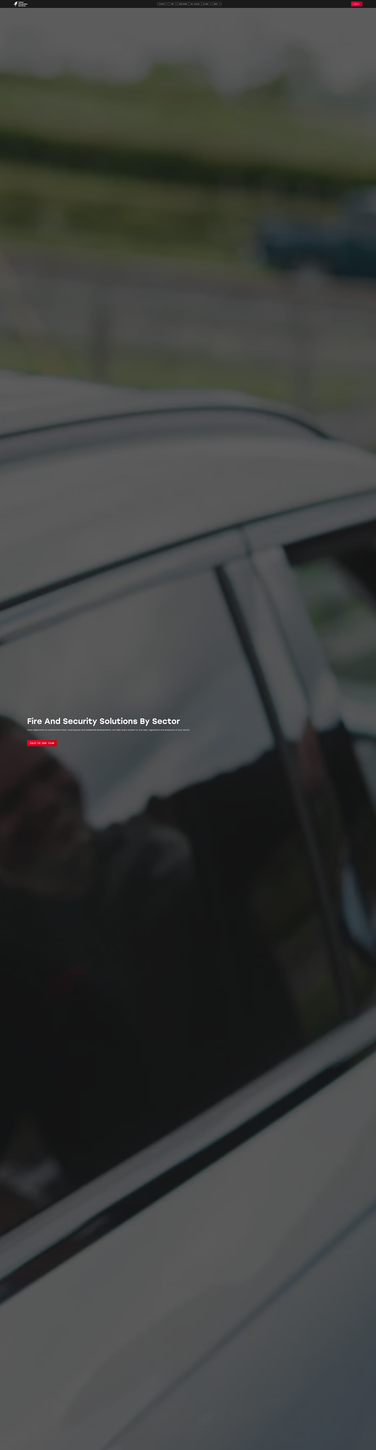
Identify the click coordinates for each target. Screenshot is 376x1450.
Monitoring (183, 4)
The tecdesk (195, 4)
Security (162, 4)
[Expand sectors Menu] (210, 4)
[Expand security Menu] (167, 4)
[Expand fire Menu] (175, 4)
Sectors (206, 4)
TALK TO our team (42, 743)
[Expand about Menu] (219, 4)
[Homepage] (20, 3)
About (216, 4)
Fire (172, 4)
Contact (357, 4)
